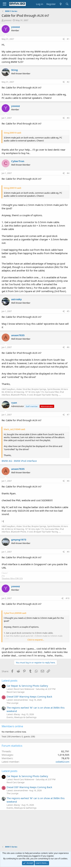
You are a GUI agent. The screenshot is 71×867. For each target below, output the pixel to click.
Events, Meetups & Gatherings (21, 717)
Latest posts (9, 680)
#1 (68, 39)
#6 (68, 347)
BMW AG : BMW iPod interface (19, 460)
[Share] (64, 39)
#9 (68, 551)
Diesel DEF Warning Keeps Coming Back (29, 696)
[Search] (67, 4)
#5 (68, 311)
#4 (68, 173)
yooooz (7, 20)
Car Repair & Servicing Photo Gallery (27, 685)
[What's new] (60, 4)
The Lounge (12, 702)
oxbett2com (62, 761)
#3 (68, 118)
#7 (68, 414)
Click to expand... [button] (35, 639)
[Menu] (4, 4)
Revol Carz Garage (15, 691)
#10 (67, 598)
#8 (68, 481)
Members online (12, 726)
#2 (68, 82)
